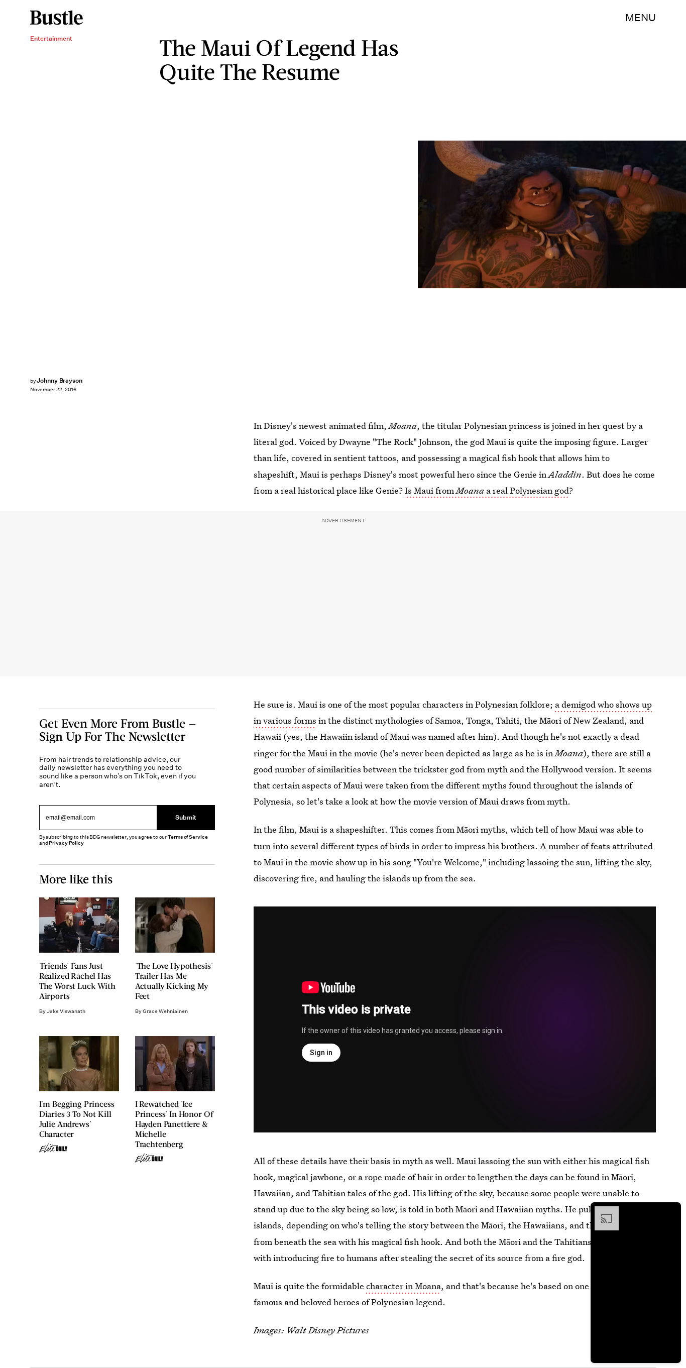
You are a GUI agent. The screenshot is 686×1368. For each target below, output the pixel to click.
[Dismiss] (670, 1211)
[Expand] (602, 1211)
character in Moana (403, 1286)
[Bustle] (56, 17)
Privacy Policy (66, 843)
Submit (185, 817)
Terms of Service (187, 837)
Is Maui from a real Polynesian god (487, 490)
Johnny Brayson (59, 380)
